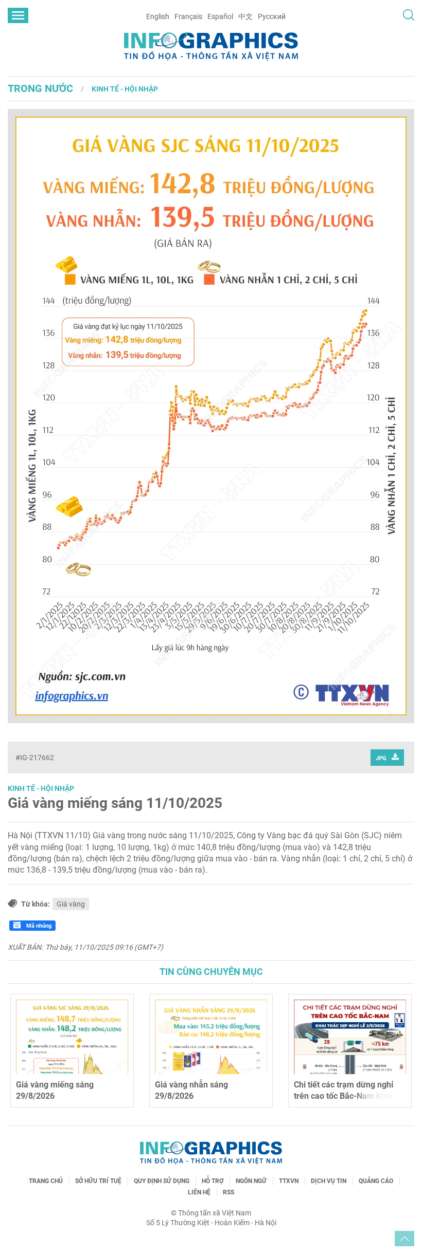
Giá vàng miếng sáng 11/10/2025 (115, 803)
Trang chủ (46, 1181)
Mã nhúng (38, 926)
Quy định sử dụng (161, 1181)
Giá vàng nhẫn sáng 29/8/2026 (191, 1090)
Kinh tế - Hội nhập (125, 89)
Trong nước (40, 88)
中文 (245, 16)
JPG (381, 758)
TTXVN (288, 1181)
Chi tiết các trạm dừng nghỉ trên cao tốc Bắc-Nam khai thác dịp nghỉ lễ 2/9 (343, 1096)
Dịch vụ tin (328, 1181)
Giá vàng (71, 904)
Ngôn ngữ (251, 1181)
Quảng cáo (376, 1181)
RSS (228, 1192)
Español (220, 16)
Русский (272, 16)
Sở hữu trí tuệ (98, 1181)
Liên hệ (199, 1192)
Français (188, 16)
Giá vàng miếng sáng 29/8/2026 (55, 1090)
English (157, 16)
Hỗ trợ (212, 1181)
